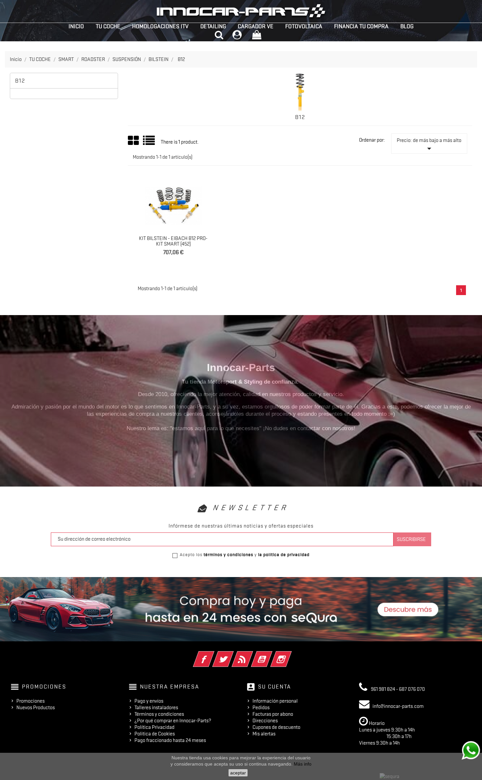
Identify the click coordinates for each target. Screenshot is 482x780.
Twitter (232, 655)
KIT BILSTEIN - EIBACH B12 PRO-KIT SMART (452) (173, 241)
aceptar (238, 772)
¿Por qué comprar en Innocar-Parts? (172, 721)
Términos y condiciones (159, 714)
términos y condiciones (228, 554)
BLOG (406, 26)
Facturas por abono (272, 714)
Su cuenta (274, 686)
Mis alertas (263, 734)
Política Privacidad (154, 727)
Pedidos (261, 707)
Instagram (290, 655)
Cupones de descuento (276, 727)
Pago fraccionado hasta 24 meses (170, 740)
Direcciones (265, 721)
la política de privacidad (284, 554)
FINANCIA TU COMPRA (361, 26)
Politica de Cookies (154, 734)
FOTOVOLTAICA (303, 26)
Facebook (212, 655)
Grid (134, 140)
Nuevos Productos (35, 707)
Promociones (30, 701)
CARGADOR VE (255, 26)
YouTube (271, 655)
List (149, 142)
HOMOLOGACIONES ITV (160, 26)
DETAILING (213, 26)
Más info (302, 764)
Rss (251, 655)
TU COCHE (108, 26)
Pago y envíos (148, 701)
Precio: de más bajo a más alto (429, 145)
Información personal (275, 701)
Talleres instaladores (156, 707)
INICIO (76, 26)
